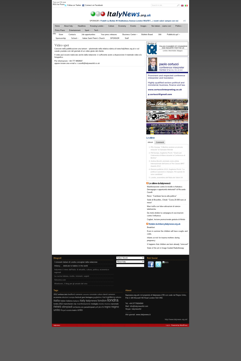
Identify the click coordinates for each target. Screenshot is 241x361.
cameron (78, 294)
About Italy (67, 26)
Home (57, 26)
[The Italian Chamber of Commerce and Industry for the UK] (167, 55)
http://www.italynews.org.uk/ (176, 319)
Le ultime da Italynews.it (159, 183)
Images (142, 26)
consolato (93, 294)
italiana (69, 301)
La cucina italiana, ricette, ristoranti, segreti (71, 276)
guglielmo (97, 297)
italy (82, 300)
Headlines (82, 26)
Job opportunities (88, 34)
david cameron (109, 294)
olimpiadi (67, 306)
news (57, 306)
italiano (76, 301)
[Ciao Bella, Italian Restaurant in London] (167, 110)
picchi (101, 307)
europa (72, 297)
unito (80, 309)
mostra (101, 304)
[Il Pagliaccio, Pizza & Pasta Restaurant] (167, 122)
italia (57, 300)
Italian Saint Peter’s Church (93, 38)
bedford (71, 294)
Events (133, 26)
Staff (127, 38)
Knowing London (95, 26)
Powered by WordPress (179, 325)
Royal (63, 310)
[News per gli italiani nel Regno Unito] (120, 13)
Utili (159, 34)
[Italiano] (186, 5)
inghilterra (110, 297)
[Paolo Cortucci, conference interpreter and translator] (167, 98)
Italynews (57, 325)
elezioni (65, 297)
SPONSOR (114, 38)
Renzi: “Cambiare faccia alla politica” (162, 196)
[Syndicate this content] (147, 183)
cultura (100, 294)
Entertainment (74, 30)
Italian (63, 301)
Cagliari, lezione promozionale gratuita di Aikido (166, 219)
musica (107, 304)
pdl (96, 307)
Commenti (160, 142)
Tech (95, 30)
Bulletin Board (147, 34)
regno (107, 306)
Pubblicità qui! (171, 34)
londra (112, 300)
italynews (91, 300)
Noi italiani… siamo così (161, 26)
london (102, 300)
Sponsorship (61, 38)
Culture (111, 26)
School (72, 38)
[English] (182, 5)
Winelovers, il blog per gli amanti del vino (70, 284)
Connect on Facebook (94, 5)
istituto (118, 297)
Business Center (128, 34)
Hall (104, 297)
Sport (86, 30)
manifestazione (83, 304)
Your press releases (109, 34)
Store (61, 34)
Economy (122, 26)
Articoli (150, 142)
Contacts (72, 34)
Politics (177, 26)
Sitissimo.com (60, 280)
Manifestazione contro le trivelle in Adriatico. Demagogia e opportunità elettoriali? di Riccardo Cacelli (166, 189)
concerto (86, 294)
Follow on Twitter (74, 5)
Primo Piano (60, 30)
